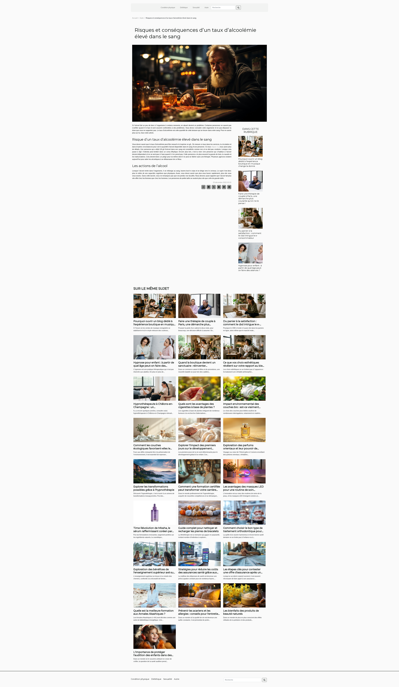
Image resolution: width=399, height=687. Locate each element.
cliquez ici (215, 147)
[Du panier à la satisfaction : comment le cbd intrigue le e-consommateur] (250, 218)
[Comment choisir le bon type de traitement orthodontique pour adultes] (244, 512)
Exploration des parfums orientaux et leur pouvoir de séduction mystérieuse (240, 448)
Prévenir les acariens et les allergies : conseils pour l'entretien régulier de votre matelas (199, 614)
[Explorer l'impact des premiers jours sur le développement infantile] (199, 430)
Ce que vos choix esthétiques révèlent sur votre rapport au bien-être (244, 365)
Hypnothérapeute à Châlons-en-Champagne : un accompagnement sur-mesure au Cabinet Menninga (154, 408)
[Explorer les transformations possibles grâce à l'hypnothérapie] (154, 471)
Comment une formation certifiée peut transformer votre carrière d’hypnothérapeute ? (199, 489)
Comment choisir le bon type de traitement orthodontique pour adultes (243, 531)
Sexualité (196, 7)
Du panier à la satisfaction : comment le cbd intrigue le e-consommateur (249, 234)
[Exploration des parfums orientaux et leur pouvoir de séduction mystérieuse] (244, 430)
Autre (207, 7)
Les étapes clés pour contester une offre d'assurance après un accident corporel (242, 572)
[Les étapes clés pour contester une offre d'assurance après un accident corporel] (244, 554)
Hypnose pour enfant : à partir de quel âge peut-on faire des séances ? (250, 268)
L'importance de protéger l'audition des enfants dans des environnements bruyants (152, 655)
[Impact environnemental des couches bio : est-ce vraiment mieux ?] (244, 388)
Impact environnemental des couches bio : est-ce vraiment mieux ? (241, 407)
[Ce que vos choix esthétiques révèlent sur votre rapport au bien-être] (244, 347)
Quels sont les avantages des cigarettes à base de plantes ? (196, 405)
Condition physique (168, 7)
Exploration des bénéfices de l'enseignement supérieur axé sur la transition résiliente (153, 572)
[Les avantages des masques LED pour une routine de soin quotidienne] (244, 471)
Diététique (184, 7)
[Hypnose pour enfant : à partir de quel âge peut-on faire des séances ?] (250, 253)
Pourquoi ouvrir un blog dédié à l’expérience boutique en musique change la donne (250, 162)
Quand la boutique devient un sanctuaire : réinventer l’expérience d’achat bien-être (197, 365)
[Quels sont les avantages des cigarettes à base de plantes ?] (199, 388)
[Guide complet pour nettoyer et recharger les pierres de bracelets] (199, 512)
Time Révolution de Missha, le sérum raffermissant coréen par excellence (152, 531)
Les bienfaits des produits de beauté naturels (241, 612)
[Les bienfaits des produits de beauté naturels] (244, 595)
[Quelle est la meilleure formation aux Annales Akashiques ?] (154, 595)
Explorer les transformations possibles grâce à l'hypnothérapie (153, 488)
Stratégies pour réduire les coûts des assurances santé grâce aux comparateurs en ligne (198, 572)
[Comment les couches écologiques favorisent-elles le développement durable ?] (154, 430)
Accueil (135, 18)
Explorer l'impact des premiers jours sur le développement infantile (197, 448)
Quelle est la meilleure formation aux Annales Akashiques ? (153, 612)
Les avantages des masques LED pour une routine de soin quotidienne (243, 489)
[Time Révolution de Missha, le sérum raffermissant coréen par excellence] (154, 512)
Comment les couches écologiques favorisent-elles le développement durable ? (151, 448)
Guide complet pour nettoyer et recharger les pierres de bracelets (198, 529)
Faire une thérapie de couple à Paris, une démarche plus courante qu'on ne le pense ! (248, 198)
